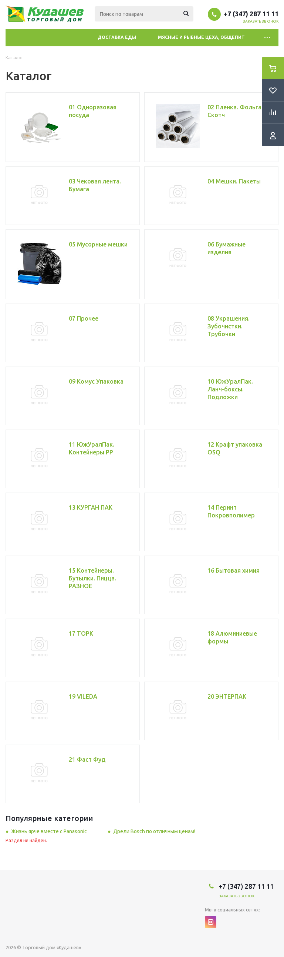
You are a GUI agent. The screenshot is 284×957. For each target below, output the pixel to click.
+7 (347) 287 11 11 (251, 13)
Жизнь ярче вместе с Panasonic (49, 831)
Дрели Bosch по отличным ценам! (154, 831)
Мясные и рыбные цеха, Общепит (201, 37)
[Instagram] (210, 922)
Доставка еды (117, 37)
